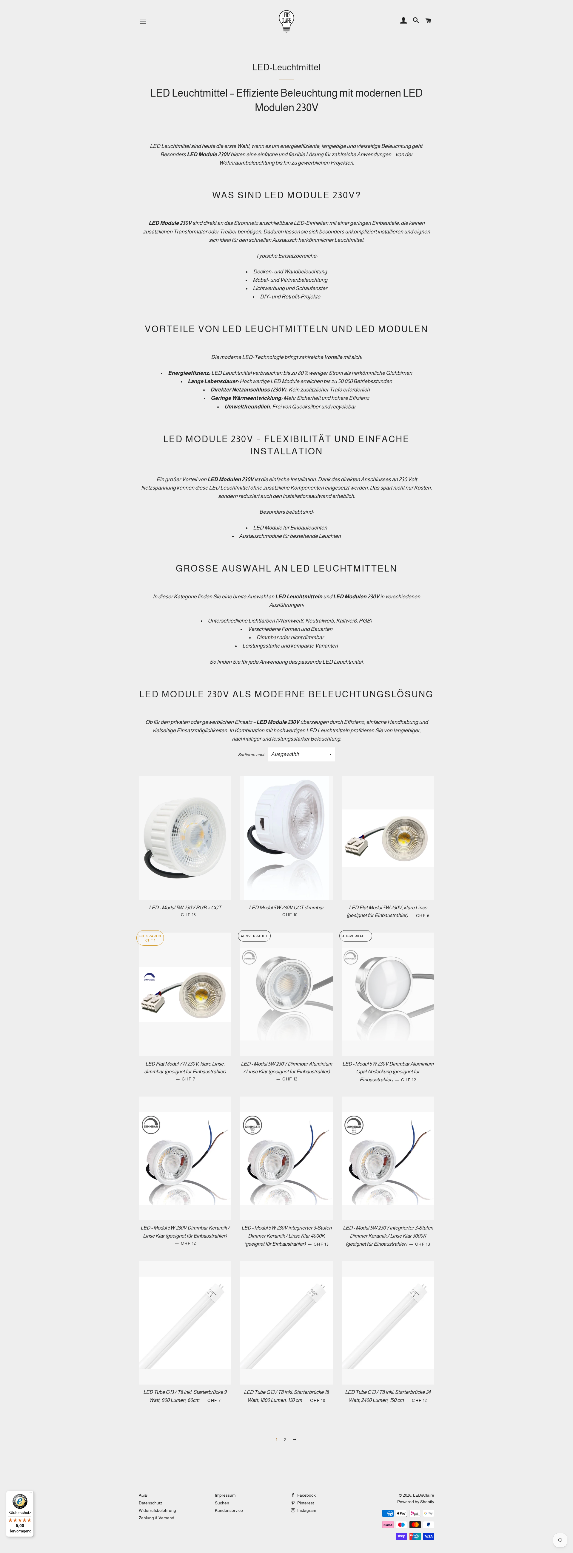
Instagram (306, 1510)
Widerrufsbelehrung (157, 1510)
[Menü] (30, 1494)
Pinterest (305, 1503)
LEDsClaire (423, 1495)
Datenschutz (150, 1503)
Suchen (222, 1503)
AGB (143, 1495)
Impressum (225, 1495)
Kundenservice (229, 1510)
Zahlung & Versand (156, 1517)
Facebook (306, 1495)
